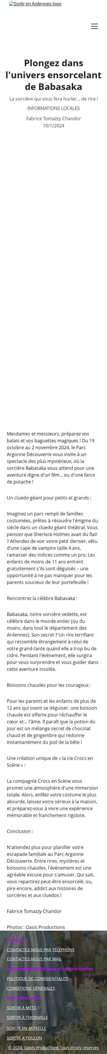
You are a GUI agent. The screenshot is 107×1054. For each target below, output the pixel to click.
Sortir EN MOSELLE (26, 1028)
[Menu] (94, 26)
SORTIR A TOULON (24, 1038)
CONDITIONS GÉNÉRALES (31, 988)
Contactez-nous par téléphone (41, 949)
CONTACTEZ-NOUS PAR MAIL (34, 958)
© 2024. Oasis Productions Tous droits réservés (53, 1047)
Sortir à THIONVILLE (27, 1017)
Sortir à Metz (21, 1007)
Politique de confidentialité (37, 978)
